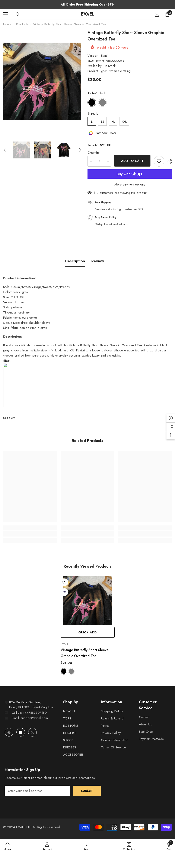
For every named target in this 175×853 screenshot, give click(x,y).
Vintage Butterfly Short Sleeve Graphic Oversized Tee (84, 652)
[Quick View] (64, 592)
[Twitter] (32, 732)
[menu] (5, 14)
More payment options (129, 184)
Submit (87, 790)
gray (71, 671)
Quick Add (87, 632)
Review (97, 261)
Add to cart (132, 160)
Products (22, 24)
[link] (30, 534)
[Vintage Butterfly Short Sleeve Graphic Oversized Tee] (88, 600)
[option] (42, 81)
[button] (4, 150)
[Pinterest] (9, 732)
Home (7, 24)
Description (75, 261)
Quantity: (94, 152)
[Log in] (157, 14)
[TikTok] (20, 732)
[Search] (17, 14)
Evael (104, 55)
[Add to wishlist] (159, 161)
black (64, 671)
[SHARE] (168, 161)
